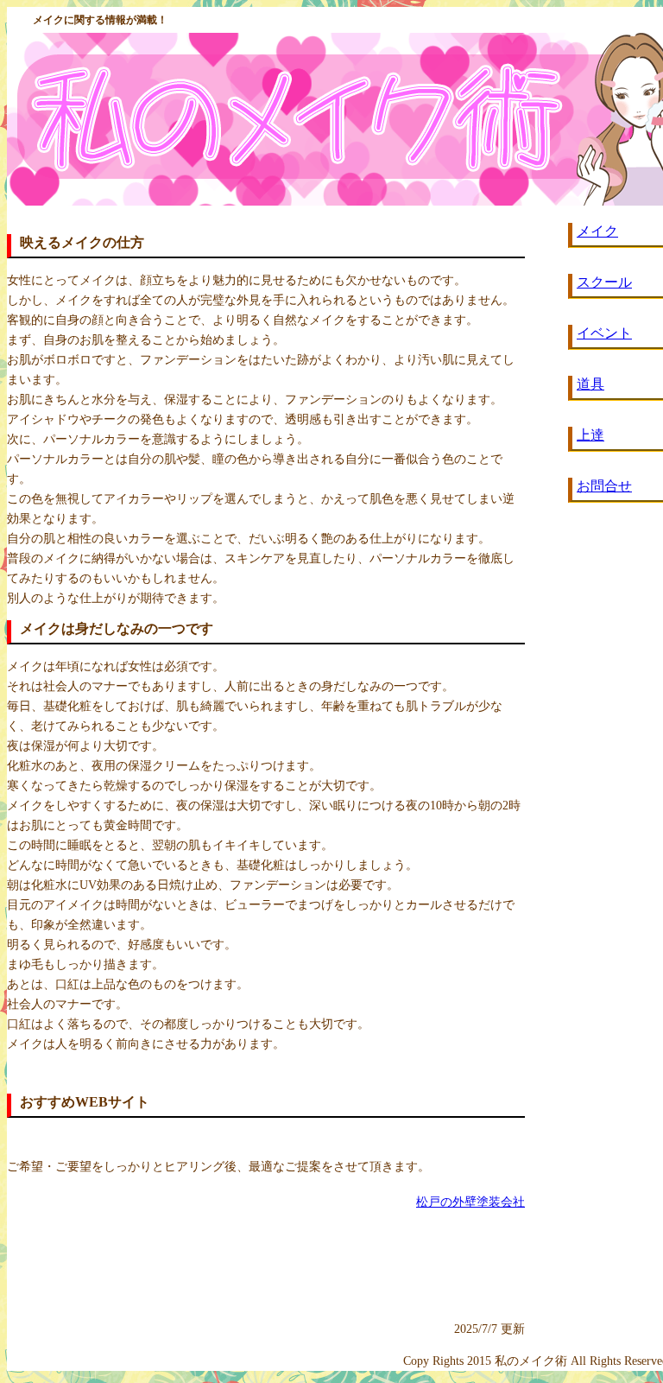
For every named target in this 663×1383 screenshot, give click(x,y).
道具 (590, 384)
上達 (590, 435)
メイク (597, 231)
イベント (604, 333)
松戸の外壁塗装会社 (470, 1202)
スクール (604, 282)
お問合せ (604, 486)
